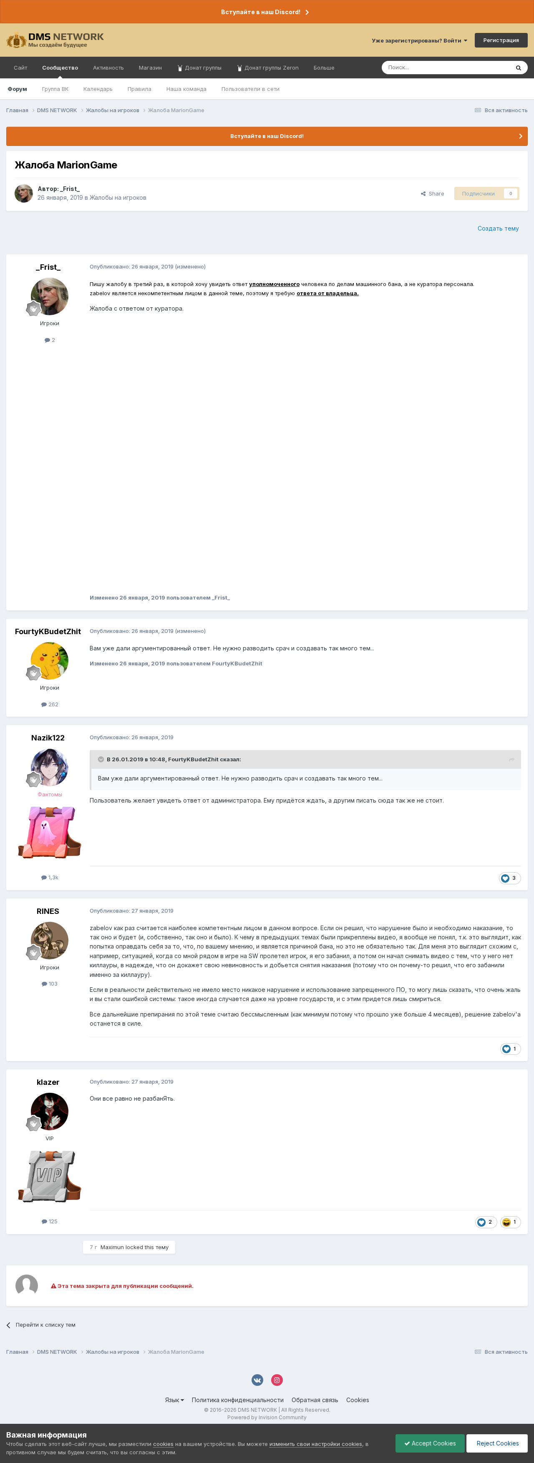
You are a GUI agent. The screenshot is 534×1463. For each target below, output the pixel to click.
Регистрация (501, 40)
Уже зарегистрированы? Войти (418, 40)
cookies (163, 1443)
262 (52, 704)
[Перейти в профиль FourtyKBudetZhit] (49, 661)
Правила (139, 88)
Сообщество (60, 67)
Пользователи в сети (251, 88)
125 (52, 1221)
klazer (48, 1082)
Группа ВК (55, 88)
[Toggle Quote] (102, 759)
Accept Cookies (433, 1443)
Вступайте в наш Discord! (260, 11)
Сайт (20, 67)
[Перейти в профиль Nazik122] (49, 767)
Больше (324, 67)
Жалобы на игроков (118, 197)
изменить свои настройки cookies (316, 1443)
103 (52, 983)
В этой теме (483, 67)
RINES (48, 911)
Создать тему (498, 228)
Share (435, 193)
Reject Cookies (497, 1443)
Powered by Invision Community (267, 1417)
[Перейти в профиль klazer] (49, 1111)
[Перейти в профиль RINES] (49, 940)
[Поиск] (518, 67)
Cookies (357, 1399)
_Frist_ (70, 188)
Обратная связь (315, 1399)
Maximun (112, 1247)
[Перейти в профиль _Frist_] (24, 193)
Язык (173, 1399)
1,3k (52, 877)
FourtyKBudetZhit (48, 631)
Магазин (150, 67)
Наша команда (186, 88)
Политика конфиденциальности (238, 1399)
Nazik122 (48, 737)
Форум (17, 88)
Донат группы (202, 67)
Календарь (98, 88)
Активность (108, 67)
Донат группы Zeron (271, 67)
